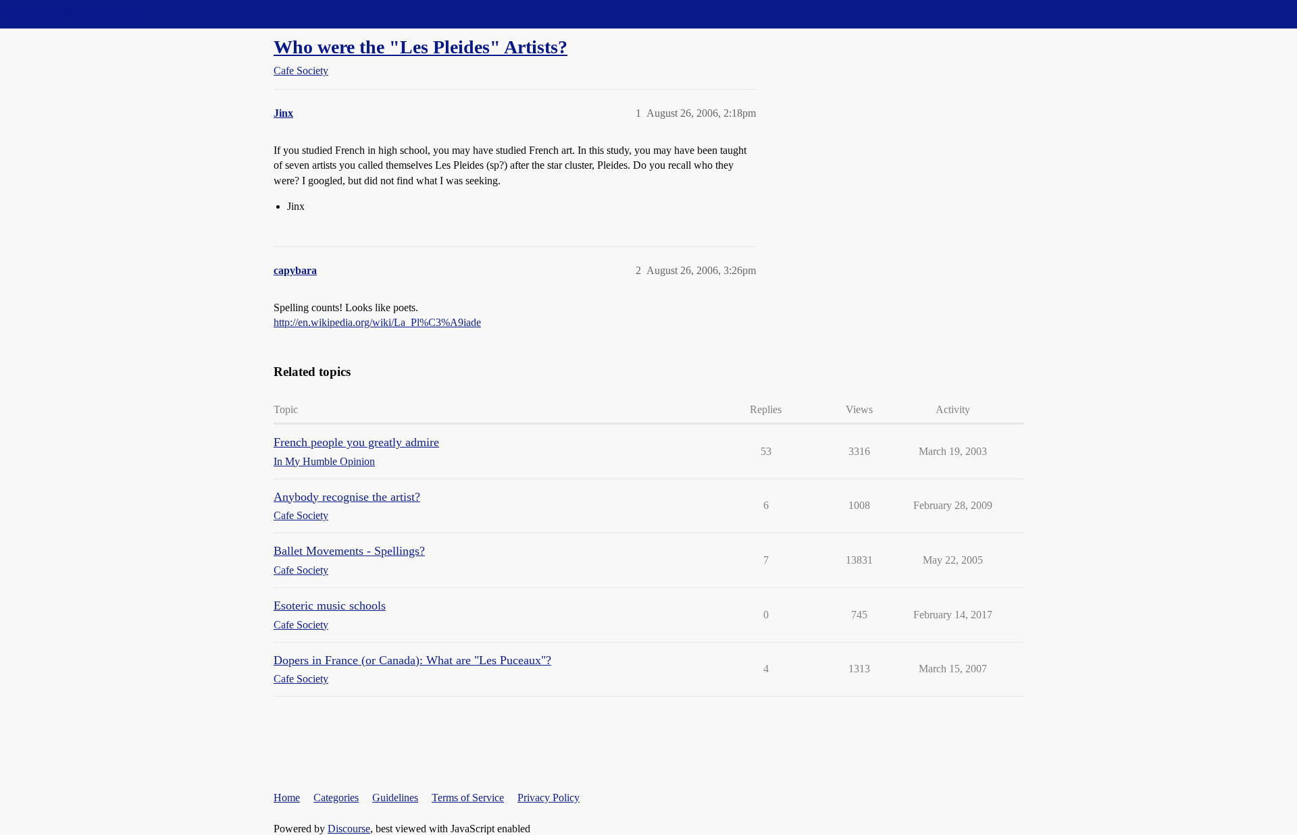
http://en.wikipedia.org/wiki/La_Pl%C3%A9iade (377, 322)
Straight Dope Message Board (71, 14)
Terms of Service (468, 797)
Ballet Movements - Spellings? (349, 551)
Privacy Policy (548, 797)
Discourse (349, 828)
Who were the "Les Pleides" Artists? (420, 46)
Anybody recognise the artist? (347, 497)
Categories (336, 797)
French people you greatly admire (356, 442)
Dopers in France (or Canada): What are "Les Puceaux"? (412, 660)
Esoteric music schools (330, 605)
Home (287, 797)
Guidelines (395, 797)
